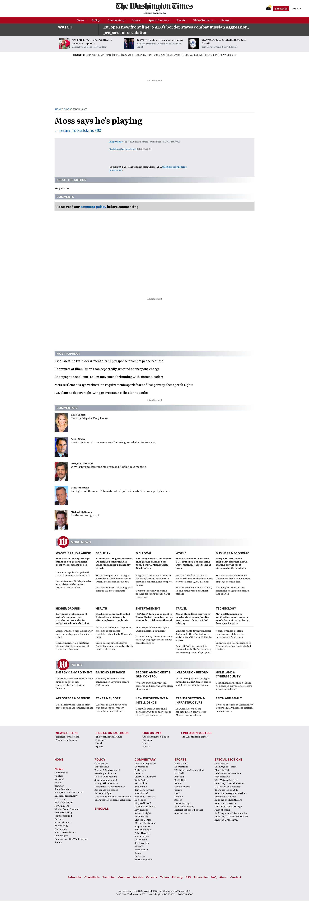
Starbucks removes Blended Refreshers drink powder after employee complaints (233, 578)
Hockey (178, 796)
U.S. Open (159, 55)
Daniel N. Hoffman (145, 806)
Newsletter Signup (66, 739)
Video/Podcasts (203, 20)
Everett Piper (142, 836)
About (223, 877)
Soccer (178, 799)
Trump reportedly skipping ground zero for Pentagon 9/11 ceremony (153, 593)
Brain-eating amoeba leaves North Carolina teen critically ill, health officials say (114, 646)
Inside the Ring (63, 812)
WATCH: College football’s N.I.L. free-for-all (224, 41)
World (181, 553)
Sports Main (181, 763)
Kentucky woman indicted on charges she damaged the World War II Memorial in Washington (154, 563)
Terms (164, 877)
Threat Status (101, 766)
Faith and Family (229, 698)
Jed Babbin (141, 783)
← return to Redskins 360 (78, 130)
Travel (181, 608)
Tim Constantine (144, 789)
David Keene (141, 809)
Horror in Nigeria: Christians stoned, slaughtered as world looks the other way (72, 646)
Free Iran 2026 (222, 776)
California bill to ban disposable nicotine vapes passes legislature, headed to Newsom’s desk (114, 632)
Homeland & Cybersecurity (109, 786)
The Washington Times (109, 736)
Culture (59, 818)
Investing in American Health (231, 816)
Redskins (114, 148)
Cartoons (140, 856)
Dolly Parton (144, 55)
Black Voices (141, 849)
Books (138, 852)
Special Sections (158, 20)
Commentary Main (145, 763)
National (59, 779)
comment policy (93, 206)
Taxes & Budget (108, 698)
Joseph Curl (141, 793)
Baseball (179, 776)
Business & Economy (232, 553)
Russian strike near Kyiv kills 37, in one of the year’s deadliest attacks (194, 590)
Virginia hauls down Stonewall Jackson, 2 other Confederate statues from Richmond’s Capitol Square (154, 580)
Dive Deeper (61, 835)
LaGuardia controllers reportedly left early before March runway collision (191, 711)
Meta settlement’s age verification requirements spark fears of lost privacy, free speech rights (232, 618)
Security (103, 553)
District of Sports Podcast (188, 809)
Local (99, 743)
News (80, 20)
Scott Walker (79, 438)
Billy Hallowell (143, 803)
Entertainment (148, 608)
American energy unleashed (230, 793)
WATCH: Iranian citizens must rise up (160, 40)
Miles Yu (139, 846)
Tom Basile (141, 786)
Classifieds (92, 877)
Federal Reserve (193, 55)
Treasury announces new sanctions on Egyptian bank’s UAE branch (232, 590)
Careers (151, 877)
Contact (235, 877)
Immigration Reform (192, 672)
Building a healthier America (231, 813)
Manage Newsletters (67, 736)
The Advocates (63, 789)
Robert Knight (143, 813)
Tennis (178, 789)
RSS (188, 877)
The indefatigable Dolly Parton (90, 418)
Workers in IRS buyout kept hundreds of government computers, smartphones (73, 561)
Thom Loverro (182, 786)
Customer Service (130, 877)
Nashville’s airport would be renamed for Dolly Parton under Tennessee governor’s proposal (194, 649)
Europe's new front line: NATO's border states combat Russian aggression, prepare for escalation (176, 29)
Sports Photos (182, 813)
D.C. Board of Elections (227, 786)
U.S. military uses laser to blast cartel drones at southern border (74, 706)
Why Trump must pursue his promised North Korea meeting (108, 466)
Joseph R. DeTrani (82, 463)
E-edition (109, 877)
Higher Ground (68, 608)
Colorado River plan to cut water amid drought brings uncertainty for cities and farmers (74, 683)
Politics (59, 775)
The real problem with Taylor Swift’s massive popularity (152, 629)
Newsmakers (62, 805)
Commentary (116, 20)
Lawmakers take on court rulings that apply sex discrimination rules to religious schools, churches (72, 618)
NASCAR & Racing (184, 806)
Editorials (140, 769)
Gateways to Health (225, 766)
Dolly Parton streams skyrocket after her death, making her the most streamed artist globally (232, 563)
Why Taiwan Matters (226, 779)
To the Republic (143, 859)
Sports (136, 20)
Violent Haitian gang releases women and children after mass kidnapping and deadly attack (114, 563)
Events (181, 20)
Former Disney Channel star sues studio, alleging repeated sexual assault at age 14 (154, 639)
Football (179, 773)
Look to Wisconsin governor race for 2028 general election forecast (113, 442)
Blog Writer (116, 141)
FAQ (213, 877)
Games (225, 20)
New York (127, 55)
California (211, 55)
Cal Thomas (141, 839)
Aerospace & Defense (73, 698)
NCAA (177, 783)
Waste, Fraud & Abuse (73, 553)
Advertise (200, 877)
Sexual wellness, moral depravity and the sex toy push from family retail (74, 634)
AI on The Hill (222, 769)
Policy (96, 20)
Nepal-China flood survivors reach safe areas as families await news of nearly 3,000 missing (194, 578)
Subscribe (281, 8)
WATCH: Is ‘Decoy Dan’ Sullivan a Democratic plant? (92, 41)
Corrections (61, 772)
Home (58, 109)
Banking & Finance (110, 672)
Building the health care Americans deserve (228, 801)
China (116, 55)
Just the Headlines (65, 832)
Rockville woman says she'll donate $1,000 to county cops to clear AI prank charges (153, 711)
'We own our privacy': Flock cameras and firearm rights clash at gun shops (154, 686)
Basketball (180, 779)
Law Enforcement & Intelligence (112, 796)
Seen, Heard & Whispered (69, 792)
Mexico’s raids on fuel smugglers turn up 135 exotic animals (114, 589)
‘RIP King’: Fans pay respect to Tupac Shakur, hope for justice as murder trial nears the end (154, 617)
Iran (108, 55)
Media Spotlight (64, 802)
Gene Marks (141, 816)
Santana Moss (128, 148)
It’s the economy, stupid (85, 515)
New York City (228, 55)
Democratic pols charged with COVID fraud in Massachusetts (73, 574)
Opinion (100, 739)
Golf (176, 793)
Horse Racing (182, 803)
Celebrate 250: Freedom (228, 773)
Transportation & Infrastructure (112, 799)
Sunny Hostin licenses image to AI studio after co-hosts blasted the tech (233, 646)
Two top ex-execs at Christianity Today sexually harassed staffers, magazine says (234, 707)
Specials (101, 808)
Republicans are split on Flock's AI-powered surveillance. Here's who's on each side (234, 686)
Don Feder (140, 799)
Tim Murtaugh (80, 487)
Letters (139, 773)
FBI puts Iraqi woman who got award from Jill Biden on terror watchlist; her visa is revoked (113, 578)
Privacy (177, 877)
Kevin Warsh (174, 55)
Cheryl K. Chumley (145, 776)
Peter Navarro (142, 832)
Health (101, 608)
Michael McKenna (81, 511)
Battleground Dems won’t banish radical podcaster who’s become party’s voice (120, 491)
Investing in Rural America (230, 783)
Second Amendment (105, 779)
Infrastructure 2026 (225, 796)
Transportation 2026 (226, 789)
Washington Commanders (189, 769)
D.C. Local (144, 553)
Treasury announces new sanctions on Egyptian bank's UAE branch (112, 681)
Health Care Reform (105, 776)
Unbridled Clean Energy (228, 806)
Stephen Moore (143, 826)
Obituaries (61, 828)
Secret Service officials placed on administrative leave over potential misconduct (74, 584)
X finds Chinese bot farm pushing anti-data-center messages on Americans (230, 634)
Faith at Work (222, 809)
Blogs (67, 109)
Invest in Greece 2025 (226, 819)
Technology (226, 608)
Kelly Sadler (78, 414)
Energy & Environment (74, 672)
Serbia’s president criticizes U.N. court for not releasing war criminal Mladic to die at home (193, 563)
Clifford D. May (143, 819)
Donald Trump (95, 55)
